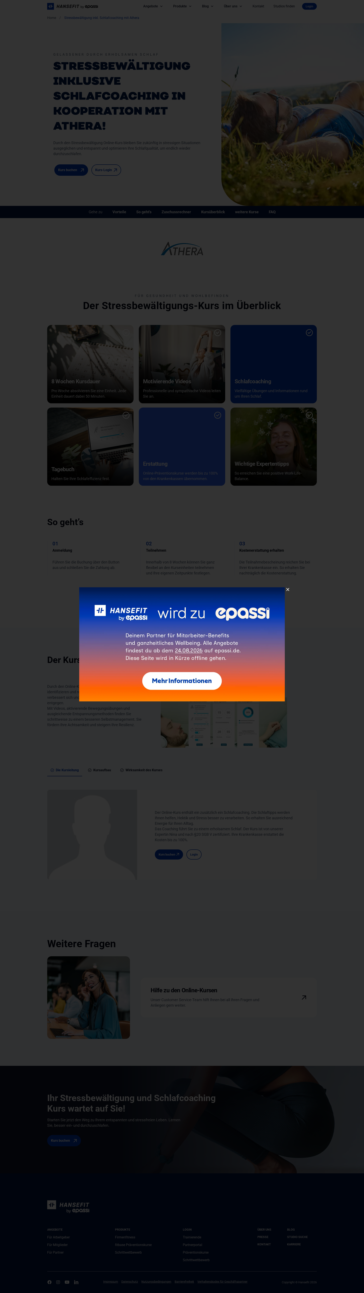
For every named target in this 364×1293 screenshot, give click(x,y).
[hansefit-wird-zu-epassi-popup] (182, 589)
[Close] (287, 589)
